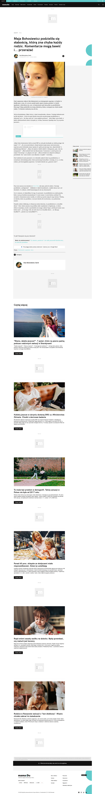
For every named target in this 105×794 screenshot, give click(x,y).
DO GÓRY (83, 775)
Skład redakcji (54, 780)
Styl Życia (51, 4)
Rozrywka (65, 775)
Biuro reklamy (54, 775)
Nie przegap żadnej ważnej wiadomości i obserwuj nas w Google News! (40, 247)
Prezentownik (40, 4)
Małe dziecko (23, 4)
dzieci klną (36, 186)
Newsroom (65, 778)
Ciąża (13, 4)
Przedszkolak (29, 4)
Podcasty (46, 4)
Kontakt (52, 783)
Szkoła (35, 4)
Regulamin (65, 783)
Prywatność (65, 780)
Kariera (52, 778)
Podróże (56, 4)
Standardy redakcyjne (67, 785)
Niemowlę (17, 4)
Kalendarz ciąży (62, 4)
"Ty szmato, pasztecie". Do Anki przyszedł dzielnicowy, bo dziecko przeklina (39, 241)
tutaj (29, 759)
